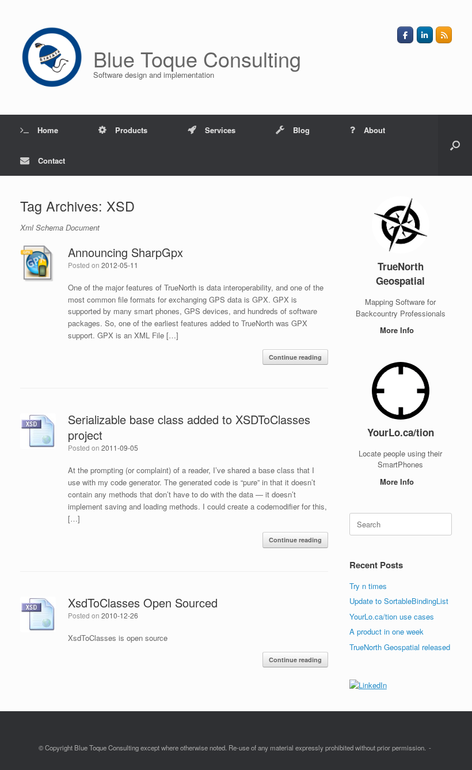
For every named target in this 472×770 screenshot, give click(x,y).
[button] (455, 145)
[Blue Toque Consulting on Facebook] (405, 35)
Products (131, 129)
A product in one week (386, 631)
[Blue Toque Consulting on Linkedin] (425, 35)
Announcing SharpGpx (125, 252)
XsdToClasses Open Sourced (143, 602)
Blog (301, 129)
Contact (51, 160)
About (374, 129)
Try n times (368, 585)
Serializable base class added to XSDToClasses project (189, 427)
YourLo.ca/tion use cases (391, 616)
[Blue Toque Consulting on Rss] (444, 35)
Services (220, 129)
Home (47, 129)
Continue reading (295, 357)
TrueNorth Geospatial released (399, 646)
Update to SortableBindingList (398, 600)
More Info (398, 329)
